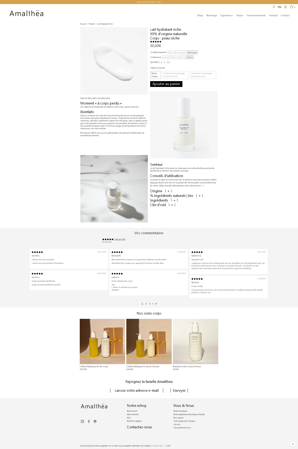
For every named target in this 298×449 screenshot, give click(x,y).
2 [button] (146, 304)
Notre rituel (132, 411)
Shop (200, 15)
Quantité (154, 62)
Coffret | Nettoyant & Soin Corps (102, 341)
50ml (173, 57)
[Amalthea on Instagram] (82, 422)
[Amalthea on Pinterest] (95, 422)
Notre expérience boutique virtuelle (189, 414)
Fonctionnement (256, 15)
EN (279, 6)
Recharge (211, 15)
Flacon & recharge (176, 52)
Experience (226, 15)
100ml (181, 57)
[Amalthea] (46, 13)
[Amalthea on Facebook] (89, 422)
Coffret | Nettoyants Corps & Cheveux (149, 341)
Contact (285, 15)
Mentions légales (134, 421)
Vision (239, 15)
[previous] (82, 345)
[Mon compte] (285, 7)
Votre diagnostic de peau (184, 421)
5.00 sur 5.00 (119, 239)
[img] (37, 252)
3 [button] (149, 304)
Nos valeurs (178, 417)
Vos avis (176, 424)
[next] (215, 345)
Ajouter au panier (166, 83)
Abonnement (133, 414)
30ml (165, 57)
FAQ (128, 417)
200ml (190, 57)
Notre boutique (180, 411)
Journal (273, 15)
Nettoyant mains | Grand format (195, 341)
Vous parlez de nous (182, 427)
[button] (155, 41)
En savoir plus (157, 445)
